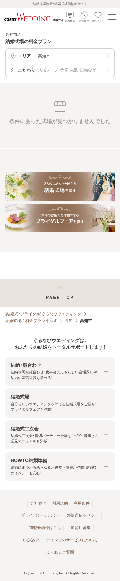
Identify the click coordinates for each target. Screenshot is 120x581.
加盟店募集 (81, 527)
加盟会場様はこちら (47, 527)
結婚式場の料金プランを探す (31, 320)
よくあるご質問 (60, 552)
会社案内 (38, 503)
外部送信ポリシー (83, 515)
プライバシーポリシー (41, 515)
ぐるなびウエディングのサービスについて (60, 540)
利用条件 (82, 503)
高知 (69, 320)
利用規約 (60, 503)
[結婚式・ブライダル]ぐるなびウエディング (43, 314)
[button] (60, 371)
